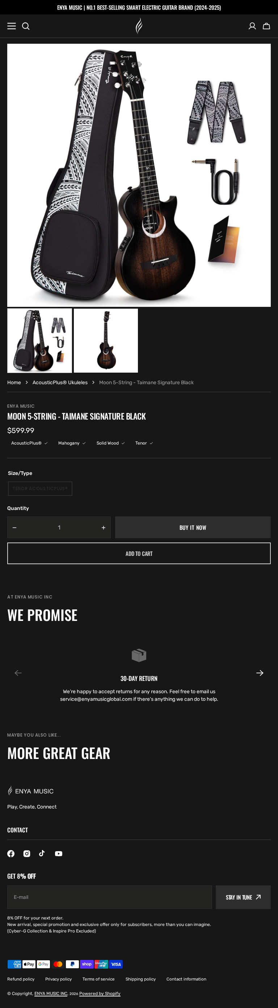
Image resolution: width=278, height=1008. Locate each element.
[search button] (25, 26)
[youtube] (59, 854)
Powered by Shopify (100, 993)
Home (14, 382)
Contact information (186, 979)
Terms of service (99, 979)
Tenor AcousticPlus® (41, 490)
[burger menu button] (11, 26)
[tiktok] (43, 854)
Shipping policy (141, 979)
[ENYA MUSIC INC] (139, 26)
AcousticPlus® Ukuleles (60, 382)
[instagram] (27, 854)
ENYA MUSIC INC (50, 993)
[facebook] (11, 854)
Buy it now (193, 527)
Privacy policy (58, 979)
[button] (256, 673)
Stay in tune (239, 897)
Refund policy (20, 979)
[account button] (252, 26)
